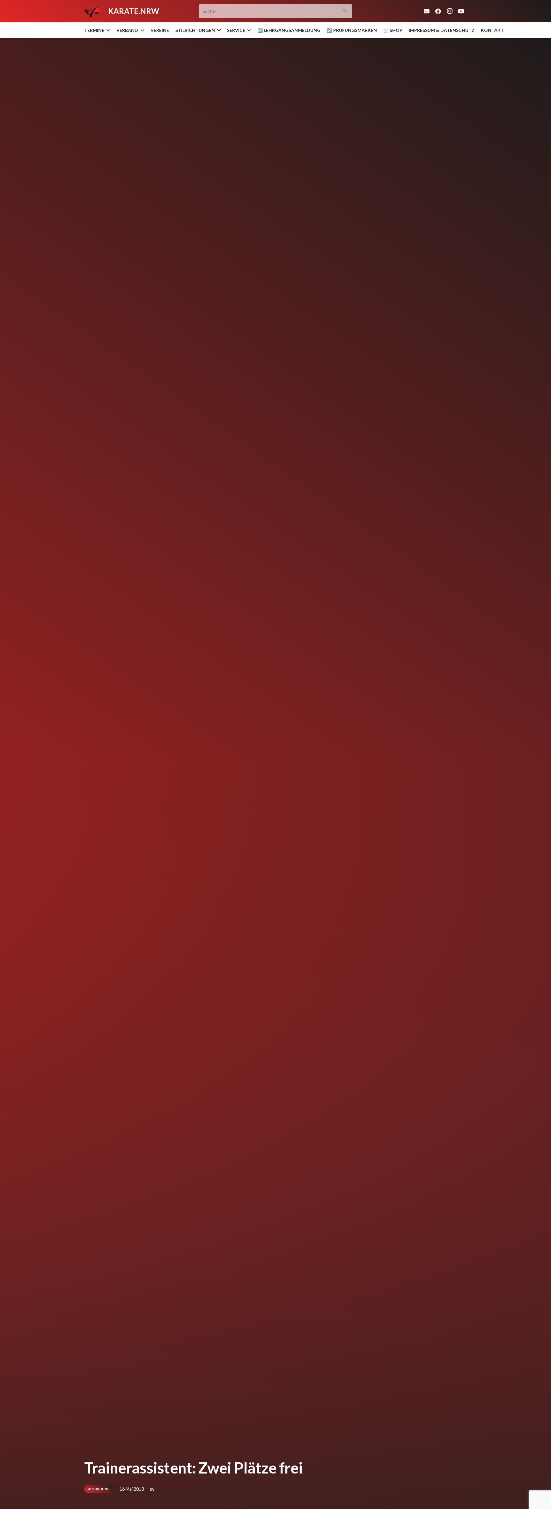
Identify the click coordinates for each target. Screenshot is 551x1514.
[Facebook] (438, 11)
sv (152, 1489)
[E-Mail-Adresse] (426, 11)
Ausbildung (99, 1489)
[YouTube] (461, 11)
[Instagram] (449, 11)
